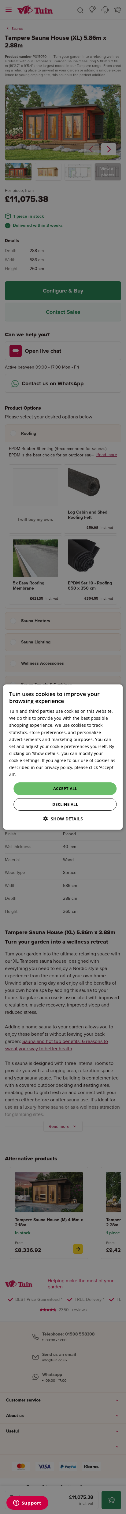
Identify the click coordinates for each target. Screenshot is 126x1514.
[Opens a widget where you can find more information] (27, 1503)
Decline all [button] (65, 804)
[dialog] (63, 757)
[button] (63, 818)
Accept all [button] (65, 788)
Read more (28, 774)
